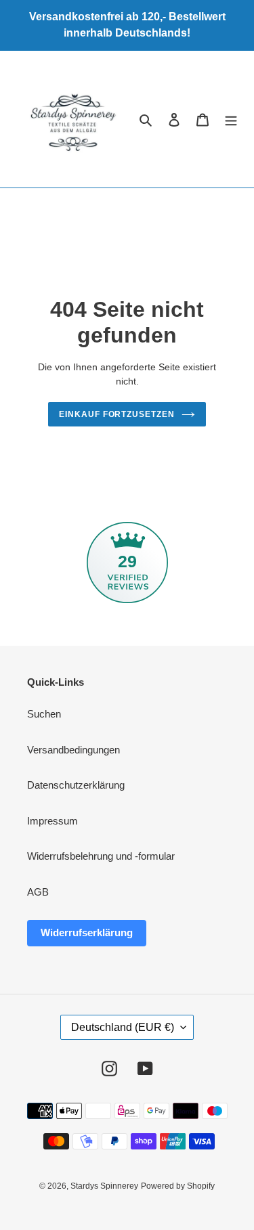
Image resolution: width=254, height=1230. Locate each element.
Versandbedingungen (73, 749)
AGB (38, 892)
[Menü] (231, 119)
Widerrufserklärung (87, 932)
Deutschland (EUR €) (122, 1027)
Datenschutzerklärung (76, 785)
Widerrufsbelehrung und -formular (101, 856)
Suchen (44, 714)
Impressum (52, 821)
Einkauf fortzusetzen (117, 414)
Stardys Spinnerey (104, 1186)
